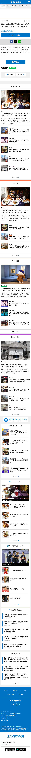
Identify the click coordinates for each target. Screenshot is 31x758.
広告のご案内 (5, 720)
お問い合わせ (5, 718)
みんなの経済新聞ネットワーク (15, 736)
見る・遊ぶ (14, 6)
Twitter (18, 704)
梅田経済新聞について (7, 711)
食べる (8, 6)
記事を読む (15, 62)
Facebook (13, 704)
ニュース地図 (4, 20)
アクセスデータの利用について (9, 715)
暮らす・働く (25, 6)
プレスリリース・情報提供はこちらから (11, 713)
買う (20, 6)
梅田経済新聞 (15, 2)
